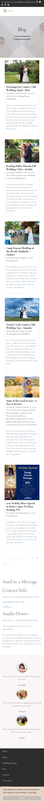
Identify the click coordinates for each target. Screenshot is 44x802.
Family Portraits (25, 413)
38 (37, 558)
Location (5, 775)
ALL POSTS (11, 96)
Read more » (11, 128)
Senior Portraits (20, 424)
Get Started (6, 780)
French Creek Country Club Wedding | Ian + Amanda (20, 326)
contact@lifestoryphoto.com (24, 2)
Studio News (32, 424)
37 (32, 558)
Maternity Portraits (25, 419)
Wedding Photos (23, 96)
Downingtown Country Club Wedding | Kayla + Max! (21, 88)
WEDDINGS (11, 99)
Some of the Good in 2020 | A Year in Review (21, 402)
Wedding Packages (9, 763)
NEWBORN (11, 422)
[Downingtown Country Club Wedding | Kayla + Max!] (22, 72)
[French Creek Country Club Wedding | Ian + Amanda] (22, 309)
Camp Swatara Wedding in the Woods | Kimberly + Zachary (20, 251)
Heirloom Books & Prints (16, 416)
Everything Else (12, 413)
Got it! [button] (22, 798)
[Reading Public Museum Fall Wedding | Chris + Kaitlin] (22, 151)
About (4, 757)
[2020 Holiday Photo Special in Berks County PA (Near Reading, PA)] (22, 482)
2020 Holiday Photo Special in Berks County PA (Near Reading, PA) (20, 506)
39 (5, 563)
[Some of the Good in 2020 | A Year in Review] (22, 385)
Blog (4, 769)
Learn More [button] (32, 792)
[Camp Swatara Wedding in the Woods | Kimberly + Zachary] (22, 233)
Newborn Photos (23, 422)
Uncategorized (12, 260)
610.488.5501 (6, 2)
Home (4, 751)
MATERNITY (11, 419)
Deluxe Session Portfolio (26, 410)
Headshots (6, 786)
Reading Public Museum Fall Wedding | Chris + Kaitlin (21, 167)
